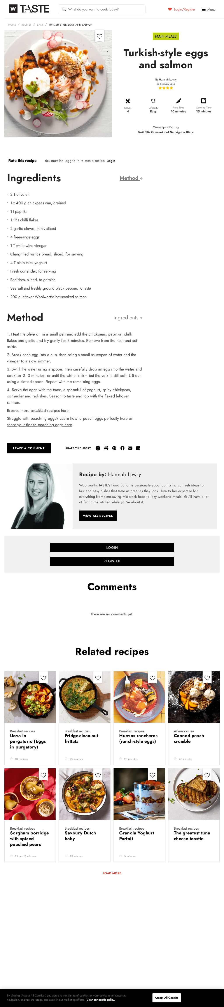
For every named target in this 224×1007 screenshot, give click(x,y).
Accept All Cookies (166, 998)
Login (111, 160)
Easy (40, 25)
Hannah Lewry (168, 79)
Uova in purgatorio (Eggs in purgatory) (28, 741)
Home (12, 25)
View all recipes (98, 516)
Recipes (26, 25)
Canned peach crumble (189, 739)
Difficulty (153, 108)
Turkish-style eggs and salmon (70, 25)
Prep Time (178, 108)
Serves (127, 108)
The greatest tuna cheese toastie (192, 836)
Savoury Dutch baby (80, 836)
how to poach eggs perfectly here (99, 418)
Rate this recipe (22, 160)
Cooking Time (204, 108)
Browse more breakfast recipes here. (38, 410)
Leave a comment (29, 448)
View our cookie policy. (101, 1000)
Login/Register (184, 9)
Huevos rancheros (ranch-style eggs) (138, 739)
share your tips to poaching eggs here (39, 425)
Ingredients (127, 317)
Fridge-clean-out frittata (81, 739)
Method (130, 178)
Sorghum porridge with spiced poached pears (29, 839)
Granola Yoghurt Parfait (136, 836)
